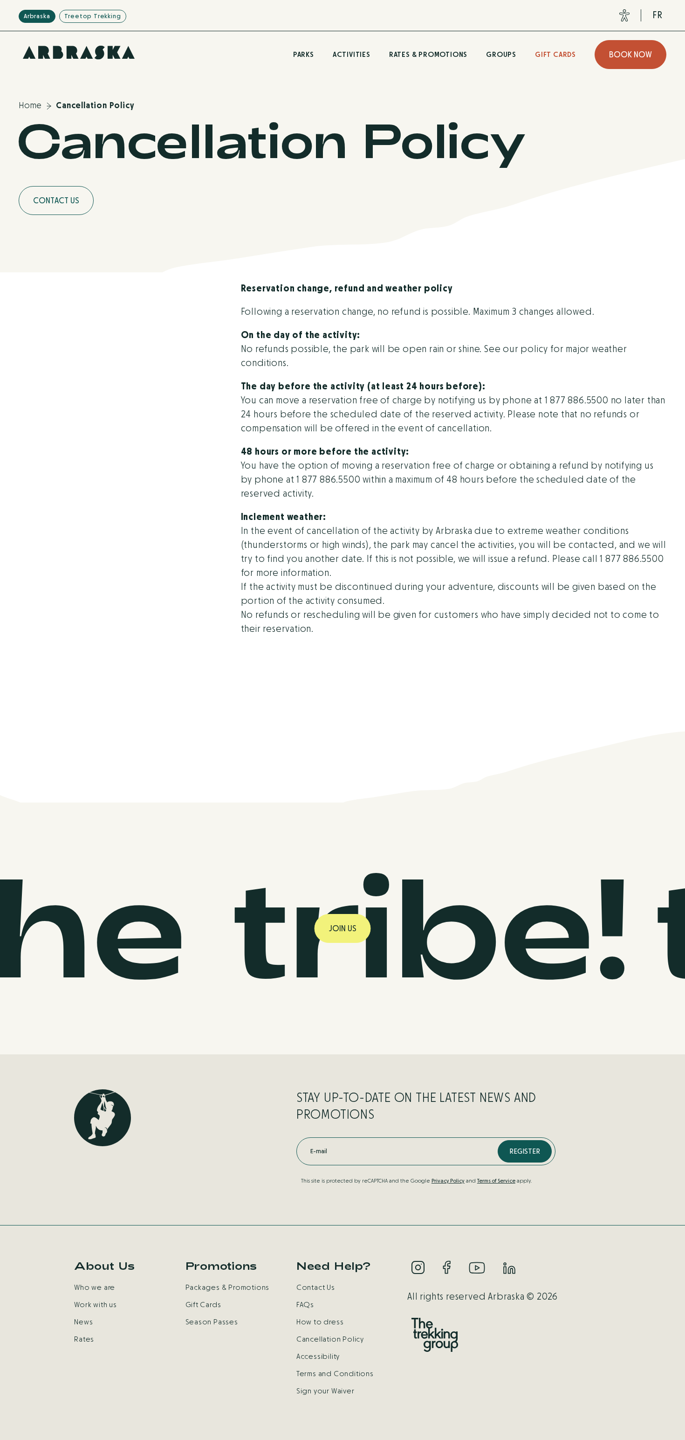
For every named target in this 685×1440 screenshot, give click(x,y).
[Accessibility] (622, 15)
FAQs (305, 1304)
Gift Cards (555, 54)
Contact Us (315, 1287)
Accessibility (318, 1356)
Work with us (95, 1304)
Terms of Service (496, 1180)
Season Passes (211, 1322)
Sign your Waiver (325, 1391)
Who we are (94, 1287)
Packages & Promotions (227, 1287)
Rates (84, 1339)
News (83, 1322)
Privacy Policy (448, 1180)
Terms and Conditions (335, 1373)
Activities (351, 54)
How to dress (320, 1322)
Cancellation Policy (330, 1339)
